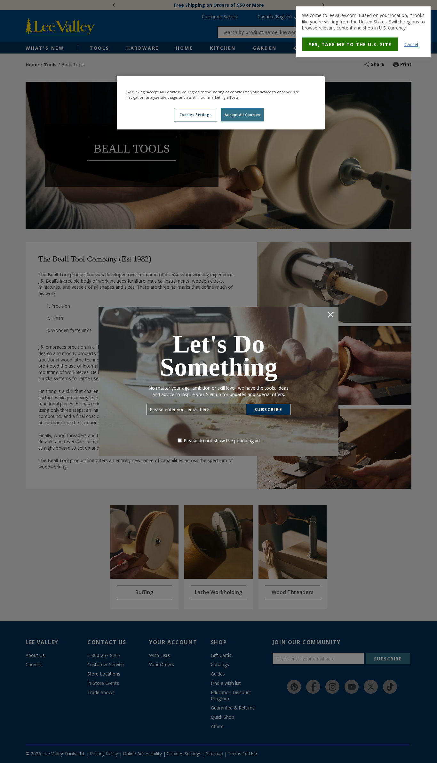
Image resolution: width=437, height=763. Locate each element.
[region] (221, 102)
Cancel (411, 44)
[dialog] (363, 31)
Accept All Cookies (242, 114)
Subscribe (268, 409)
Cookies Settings (195, 114)
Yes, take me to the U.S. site (350, 44)
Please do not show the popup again (222, 440)
